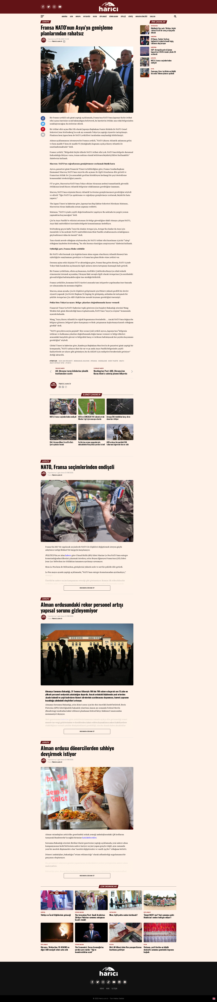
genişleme (103, 361)
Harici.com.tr (57, 41)
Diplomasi (103, 16)
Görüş (130, 16)
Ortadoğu (86, 16)
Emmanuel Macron (82, 361)
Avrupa (78, 16)
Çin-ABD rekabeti (66, 361)
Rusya (95, 16)
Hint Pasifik (113, 361)
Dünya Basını (113, 16)
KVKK (107, 988)
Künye (102, 988)
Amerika (64, 16)
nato (122, 361)
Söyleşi (123, 16)
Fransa (94, 361)
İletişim (114, 988)
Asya (71, 16)
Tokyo (68, 363)
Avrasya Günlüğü (141, 16)
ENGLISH (152, 16)
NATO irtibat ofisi (57, 363)
